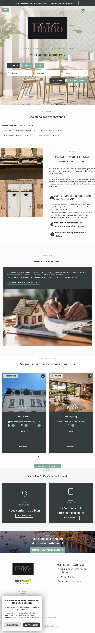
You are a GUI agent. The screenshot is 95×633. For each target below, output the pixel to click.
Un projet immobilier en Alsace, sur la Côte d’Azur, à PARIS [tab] (72, 197)
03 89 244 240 (65, 576)
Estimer (39, 65)
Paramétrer (12, 625)
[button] (50, 460)
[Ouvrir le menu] (5, 10)
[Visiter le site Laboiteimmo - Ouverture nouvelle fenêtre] (51, 626)
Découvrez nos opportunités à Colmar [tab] (70, 234)
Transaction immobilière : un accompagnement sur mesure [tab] (69, 224)
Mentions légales (48, 621)
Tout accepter (31, 625)
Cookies (83, 621)
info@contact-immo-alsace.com (70, 581)
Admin (60, 621)
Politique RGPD (71, 621)
